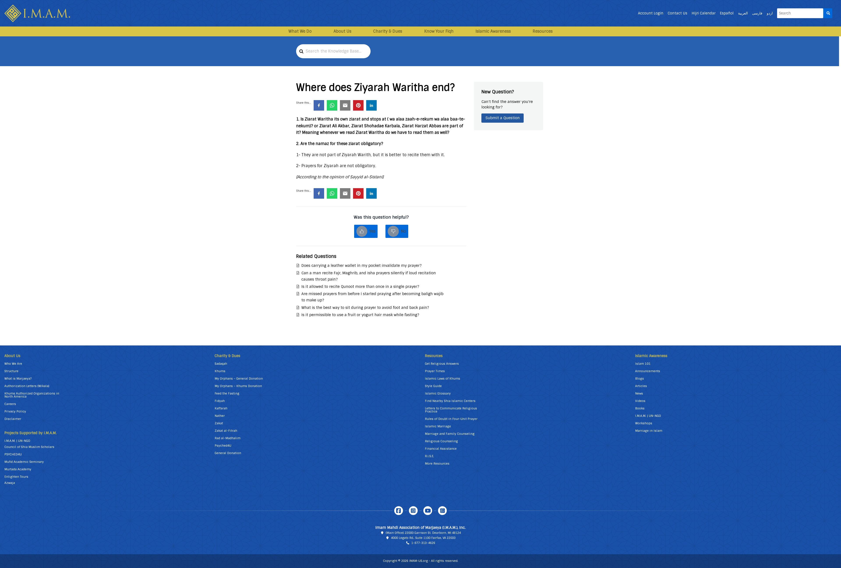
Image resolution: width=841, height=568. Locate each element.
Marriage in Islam (648, 430)
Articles (641, 386)
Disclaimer (12, 418)
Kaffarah (221, 408)
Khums (220, 371)
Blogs (639, 378)
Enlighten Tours (16, 476)
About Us (342, 31)
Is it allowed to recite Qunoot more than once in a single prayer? (360, 286)
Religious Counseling (441, 441)
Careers (10, 403)
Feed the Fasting (227, 393)
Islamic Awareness (493, 31)
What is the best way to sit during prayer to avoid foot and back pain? (365, 307)
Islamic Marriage (438, 426)
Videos (640, 400)
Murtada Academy (17, 469)
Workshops (643, 423)
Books (640, 408)
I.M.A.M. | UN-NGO (17, 440)
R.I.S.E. (429, 456)
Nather (220, 415)
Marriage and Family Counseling (450, 433)
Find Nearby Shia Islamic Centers (450, 400)
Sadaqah (221, 363)
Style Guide (433, 386)
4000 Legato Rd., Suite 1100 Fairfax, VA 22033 (423, 538)
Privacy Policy (15, 411)
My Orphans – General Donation (239, 378)
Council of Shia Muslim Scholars (29, 446)
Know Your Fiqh (439, 31)
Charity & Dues (387, 31)
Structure (11, 371)
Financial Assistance (441, 448)
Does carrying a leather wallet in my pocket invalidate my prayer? (361, 265)
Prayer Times (435, 371)
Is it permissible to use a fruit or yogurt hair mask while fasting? (360, 314)
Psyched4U (223, 445)
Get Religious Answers (442, 363)
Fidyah (220, 400)
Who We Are (13, 363)
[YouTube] (428, 510)
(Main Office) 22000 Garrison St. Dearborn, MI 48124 (423, 533)
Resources (543, 31)
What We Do (300, 31)
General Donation (228, 453)
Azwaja (9, 482)
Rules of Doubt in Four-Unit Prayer (451, 418)
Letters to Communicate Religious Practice (451, 410)
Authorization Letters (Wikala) (26, 386)
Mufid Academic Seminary (24, 461)
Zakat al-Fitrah (226, 430)
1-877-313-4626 (423, 543)
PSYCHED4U (13, 454)
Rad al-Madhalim (227, 438)
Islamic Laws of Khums (442, 378)
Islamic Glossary (438, 393)
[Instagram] (413, 510)
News (639, 393)
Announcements (647, 371)
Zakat (219, 423)
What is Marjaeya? (18, 378)
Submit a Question (502, 117)
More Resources (437, 463)
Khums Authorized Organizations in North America (31, 395)
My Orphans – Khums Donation (238, 386)
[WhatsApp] (442, 510)
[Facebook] (398, 510)
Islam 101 (643, 363)
